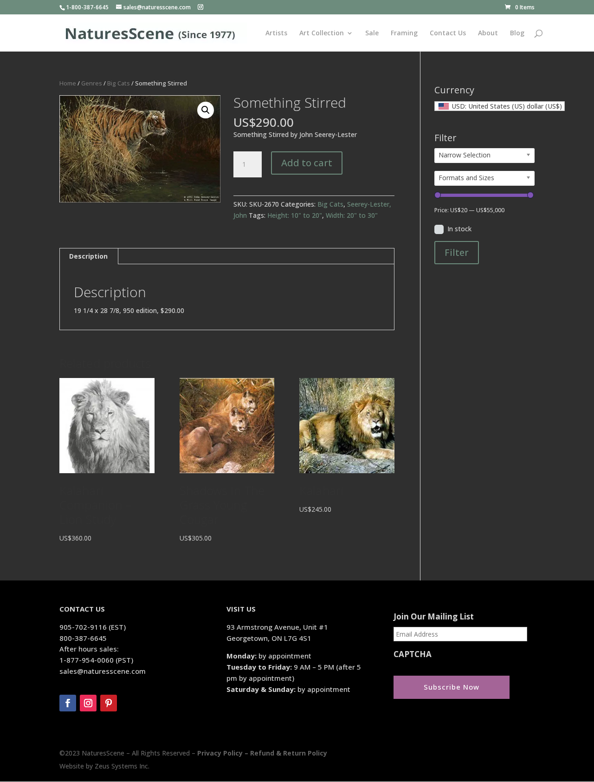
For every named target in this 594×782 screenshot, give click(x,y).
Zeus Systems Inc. (122, 766)
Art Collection (321, 33)
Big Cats (118, 83)
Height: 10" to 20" (294, 215)
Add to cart (306, 162)
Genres (91, 83)
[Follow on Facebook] (67, 703)
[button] (205, 110)
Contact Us (448, 33)
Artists (276, 33)
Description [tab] (88, 256)
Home (67, 83)
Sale (372, 33)
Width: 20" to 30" (352, 215)
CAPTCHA (413, 654)
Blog (517, 33)
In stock (459, 228)
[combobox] (499, 106)
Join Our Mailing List (434, 617)
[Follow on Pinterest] (108, 703)
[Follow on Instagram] (88, 703)
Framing (404, 33)
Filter (457, 252)
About (488, 33)
